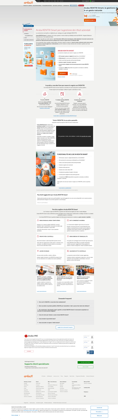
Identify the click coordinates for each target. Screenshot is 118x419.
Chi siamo (43, 376)
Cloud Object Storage (40, 394)
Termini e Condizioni (28, 396)
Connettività (74, 381)
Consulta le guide (39, 402)
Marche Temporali (51, 393)
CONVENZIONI (66, 5)
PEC (49, 383)
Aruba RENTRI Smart (29, 35)
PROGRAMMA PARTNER (47, 5)
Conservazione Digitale (52, 391)
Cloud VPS (38, 383)
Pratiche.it (86, 391)
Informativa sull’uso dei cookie (31, 410)
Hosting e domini (27, 381)
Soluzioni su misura (63, 389)
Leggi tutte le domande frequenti (65, 327)
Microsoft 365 (87, 381)
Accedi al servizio (29, 25)
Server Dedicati (63, 381)
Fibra (73, 383)
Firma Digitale (50, 386)
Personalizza (98, 411)
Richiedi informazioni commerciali (59, 402)
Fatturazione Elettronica (52, 384)
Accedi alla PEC (74, 5)
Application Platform (40, 386)
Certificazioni (49, 376)
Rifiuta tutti (99, 415)
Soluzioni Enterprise (90, 376)
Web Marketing (27, 393)
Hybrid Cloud (38, 389)
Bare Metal (62, 383)
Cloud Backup (38, 393)
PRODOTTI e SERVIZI (28, 5)
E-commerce (26, 391)
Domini (25, 386)
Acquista (26, 33)
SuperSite (26, 389)
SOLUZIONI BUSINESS (37, 5)
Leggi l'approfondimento (41, 291)
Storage (61, 386)
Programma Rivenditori (80, 376)
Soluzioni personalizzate (52, 394)
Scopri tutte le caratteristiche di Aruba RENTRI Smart (65, 115)
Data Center (72, 376)
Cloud (37, 381)
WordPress (26, 384)
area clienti (81, 5)
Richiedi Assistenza (85, 362)
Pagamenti (26, 402)
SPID (49, 389)
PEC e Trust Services (52, 381)
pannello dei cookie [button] (86, 136)
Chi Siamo (29, 351)
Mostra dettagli (15, 415)
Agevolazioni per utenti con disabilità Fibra (76, 388)
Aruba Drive (26, 394)
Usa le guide (85, 366)
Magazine (66, 376)
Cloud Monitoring (39, 396)
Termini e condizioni (88, 383)
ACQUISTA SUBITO (90, 20)
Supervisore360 (51, 388)
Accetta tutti (99, 407)
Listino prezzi (32, 402)
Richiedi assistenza (48, 402)
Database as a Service (40, 391)
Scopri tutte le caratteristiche (65, 187)
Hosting (25, 383)
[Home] (28, 2)
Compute (38, 384)
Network (61, 384)
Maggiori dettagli (61, 76)
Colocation (62, 388)
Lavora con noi (56, 376)
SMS (85, 396)
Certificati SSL (87, 387)
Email (25, 388)
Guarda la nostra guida (45, 108)
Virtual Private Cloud (40, 388)
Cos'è (25, 37)
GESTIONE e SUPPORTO (57, 5)
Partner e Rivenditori (52, 396)
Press (62, 376)
